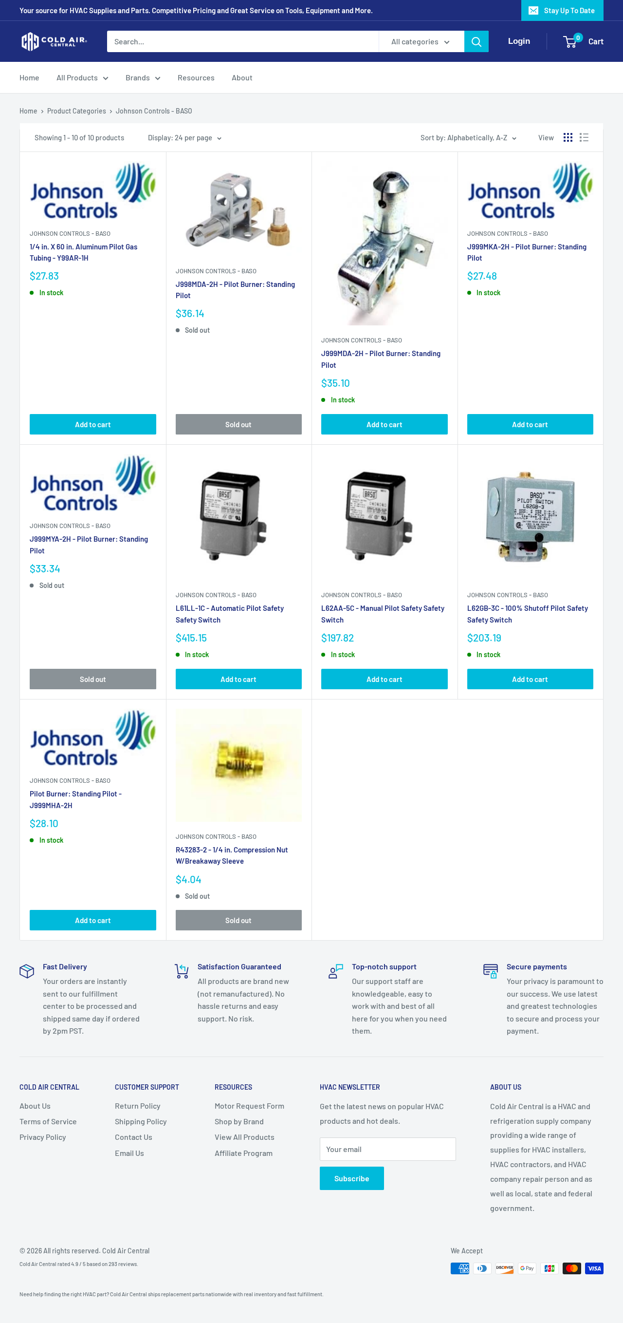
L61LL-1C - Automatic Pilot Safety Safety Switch (230, 614)
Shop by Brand (239, 1121)
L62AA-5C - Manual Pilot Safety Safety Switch (382, 614)
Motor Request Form (249, 1105)
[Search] (476, 41)
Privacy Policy (42, 1136)
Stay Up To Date (569, 10)
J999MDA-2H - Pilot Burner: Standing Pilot (380, 359)
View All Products (245, 1136)
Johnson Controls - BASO (154, 111)
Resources (196, 77)
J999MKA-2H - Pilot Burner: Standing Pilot (526, 252)
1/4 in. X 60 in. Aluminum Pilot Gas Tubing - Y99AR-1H (83, 252)
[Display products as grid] (568, 137)
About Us (35, 1105)
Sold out (238, 424)
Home (29, 77)
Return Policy (138, 1105)
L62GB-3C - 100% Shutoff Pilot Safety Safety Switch (527, 614)
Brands (138, 77)
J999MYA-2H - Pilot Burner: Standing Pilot (89, 544)
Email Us (129, 1152)
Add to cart (93, 424)
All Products (77, 77)
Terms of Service (48, 1121)
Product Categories (76, 111)
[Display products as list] (584, 137)
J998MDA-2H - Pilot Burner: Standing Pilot (235, 290)
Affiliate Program (244, 1152)
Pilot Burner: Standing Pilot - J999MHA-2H (76, 799)
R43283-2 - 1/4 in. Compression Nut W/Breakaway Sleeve (232, 855)
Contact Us (133, 1136)
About (242, 77)
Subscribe (351, 1178)
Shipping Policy (141, 1121)
